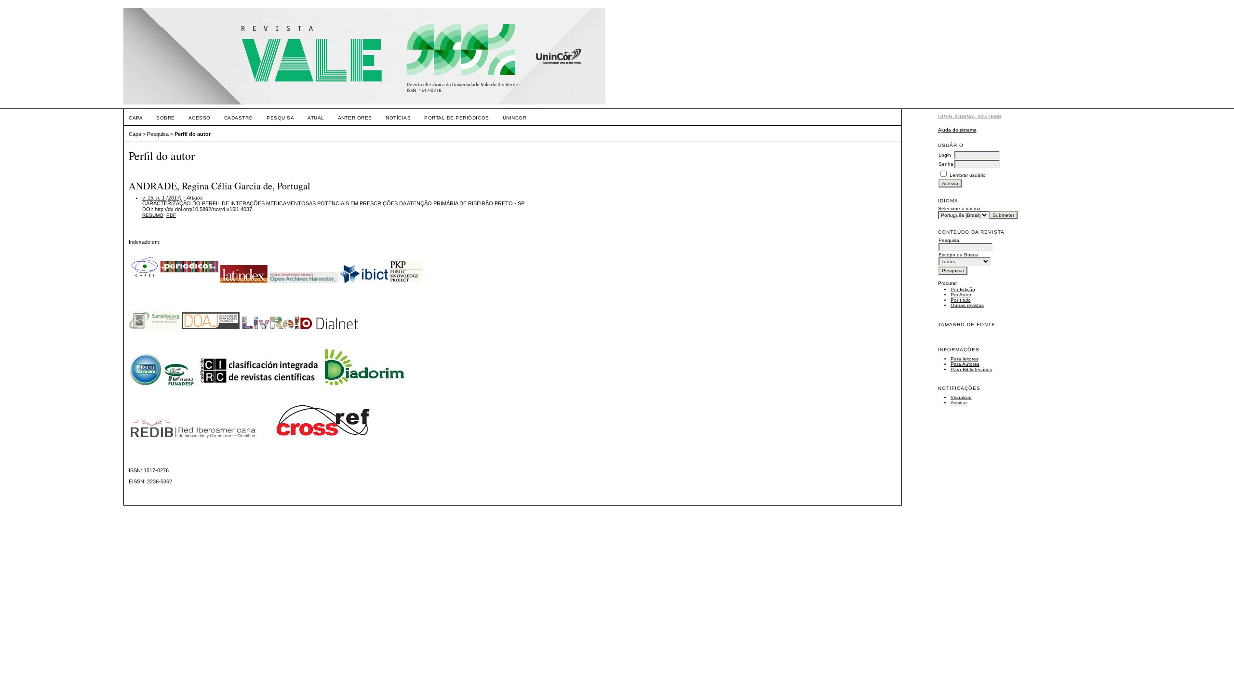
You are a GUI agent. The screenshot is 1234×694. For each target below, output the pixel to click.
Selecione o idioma (959, 208)
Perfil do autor (192, 134)
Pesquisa (280, 117)
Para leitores (965, 358)
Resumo (152, 215)
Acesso (199, 117)
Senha (946, 164)
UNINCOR (515, 117)
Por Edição (963, 289)
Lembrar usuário (968, 175)
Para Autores (965, 364)
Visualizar (961, 397)
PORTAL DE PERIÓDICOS (456, 117)
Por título (961, 300)
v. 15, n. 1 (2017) (162, 197)
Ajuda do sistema (957, 130)
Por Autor (961, 294)
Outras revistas (967, 305)
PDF (171, 215)
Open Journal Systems (969, 116)
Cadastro (238, 117)
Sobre (165, 117)
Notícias (398, 117)
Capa (136, 117)
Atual (316, 117)
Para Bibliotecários (971, 369)
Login (945, 155)
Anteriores (355, 117)
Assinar (959, 402)
